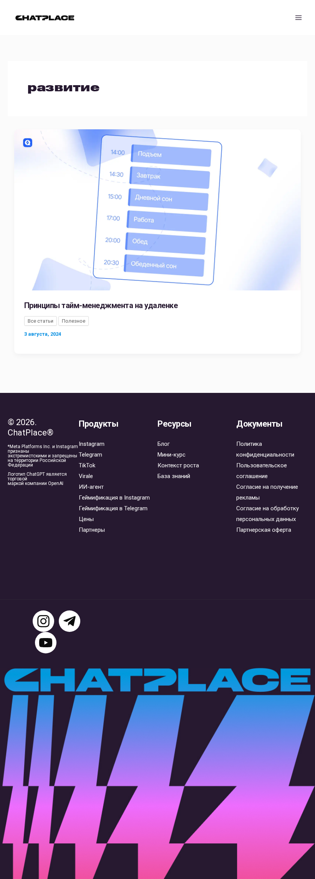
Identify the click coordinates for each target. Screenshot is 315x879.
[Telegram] (69, 621)
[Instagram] (43, 621)
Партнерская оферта (263, 529)
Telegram (90, 454)
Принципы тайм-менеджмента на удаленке (101, 305)
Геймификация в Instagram (114, 497)
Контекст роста (178, 465)
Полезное (73, 321)
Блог (164, 443)
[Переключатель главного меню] (299, 17)
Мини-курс (172, 454)
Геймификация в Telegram (113, 508)
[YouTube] (45, 642)
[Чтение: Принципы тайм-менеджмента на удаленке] (157, 209)
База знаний (174, 476)
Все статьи (40, 321)
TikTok (87, 465)
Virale (86, 476)
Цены (86, 519)
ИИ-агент (91, 486)
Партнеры (92, 529)
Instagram (91, 443)
